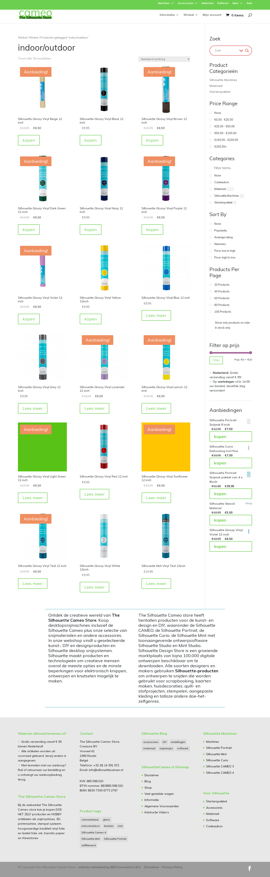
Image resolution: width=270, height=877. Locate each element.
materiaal (149, 748)
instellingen (178, 742)
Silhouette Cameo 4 (93, 832)
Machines (164, 3)
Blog (147, 781)
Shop (148, 788)
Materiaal (207, 3)
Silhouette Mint (90, 838)
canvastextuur (90, 819)
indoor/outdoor (90, 825)
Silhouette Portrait (115, 838)
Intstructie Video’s (156, 812)
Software (223, 3)
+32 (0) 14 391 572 (106, 765)
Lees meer (156, 315)
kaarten (108, 825)
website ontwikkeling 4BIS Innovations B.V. (109, 867)
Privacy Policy (172, 867)
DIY (165, 742)
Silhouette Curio (217, 760)
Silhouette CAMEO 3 (220, 766)
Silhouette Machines (223, 80)
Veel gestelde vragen (159, 794)
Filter (216, 360)
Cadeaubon (214, 826)
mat (120, 825)
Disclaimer (151, 775)
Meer (235, 3)
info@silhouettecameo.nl (105, 770)
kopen (29, 140)
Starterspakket (219, 92)
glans (106, 819)
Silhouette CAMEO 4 (220, 773)
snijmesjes (166, 748)
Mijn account (212, 15)
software (182, 748)
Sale (249, 3)
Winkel (189, 15)
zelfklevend (88, 845)
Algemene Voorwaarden (161, 806)
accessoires (150, 742)
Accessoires (185, 3)
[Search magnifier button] (247, 51)
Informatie (167, 15)
